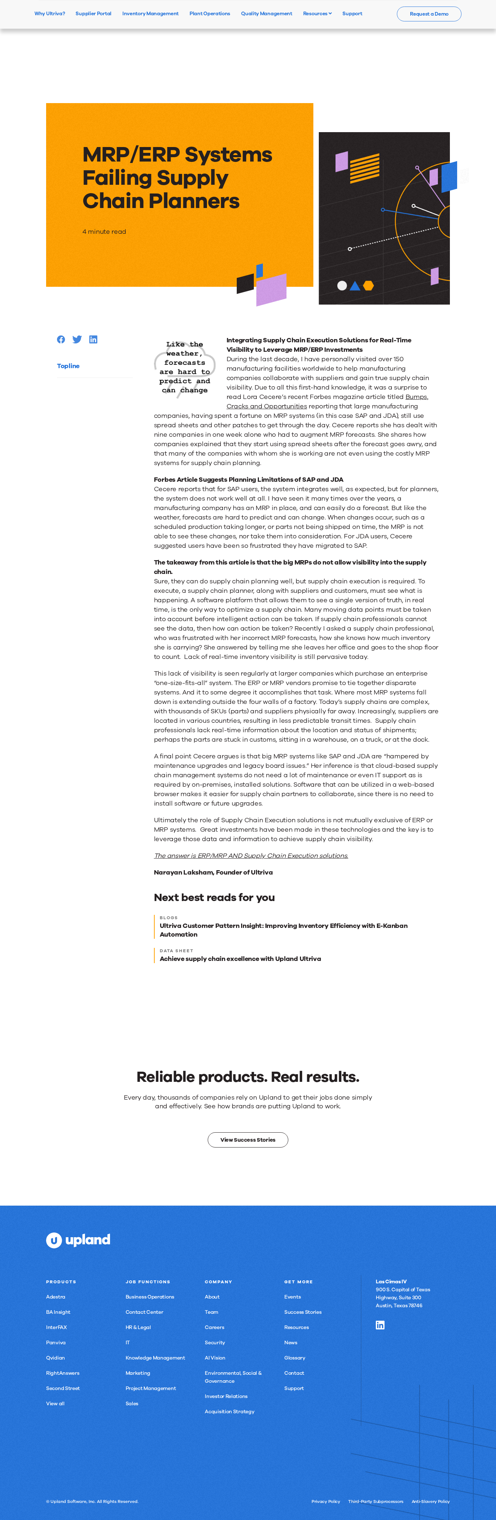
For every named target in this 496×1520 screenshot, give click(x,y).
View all (55, 1403)
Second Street (63, 1388)
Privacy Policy (326, 1501)
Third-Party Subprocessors (375, 1501)
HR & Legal (138, 1327)
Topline (68, 366)
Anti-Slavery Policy (431, 1501)
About (212, 1296)
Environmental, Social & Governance (233, 1377)
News (290, 1342)
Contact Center (144, 1312)
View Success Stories (248, 1140)
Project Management (151, 1388)
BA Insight (58, 1312)
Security (215, 1342)
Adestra (55, 1296)
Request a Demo (429, 14)
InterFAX (56, 1327)
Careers (214, 1327)
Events (292, 1296)
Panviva (56, 1342)
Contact (294, 1373)
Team (211, 1312)
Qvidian (55, 1357)
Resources (316, 13)
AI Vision (215, 1357)
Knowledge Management (155, 1357)
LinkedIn (380, 1325)
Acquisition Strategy (229, 1411)
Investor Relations (226, 1396)
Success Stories (303, 1312)
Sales (132, 1403)
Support (294, 1388)
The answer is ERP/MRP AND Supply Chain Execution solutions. (251, 855)
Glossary (294, 1357)
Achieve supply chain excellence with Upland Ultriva (240, 958)
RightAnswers (62, 1373)
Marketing (138, 1373)
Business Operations (150, 1296)
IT (128, 1342)
